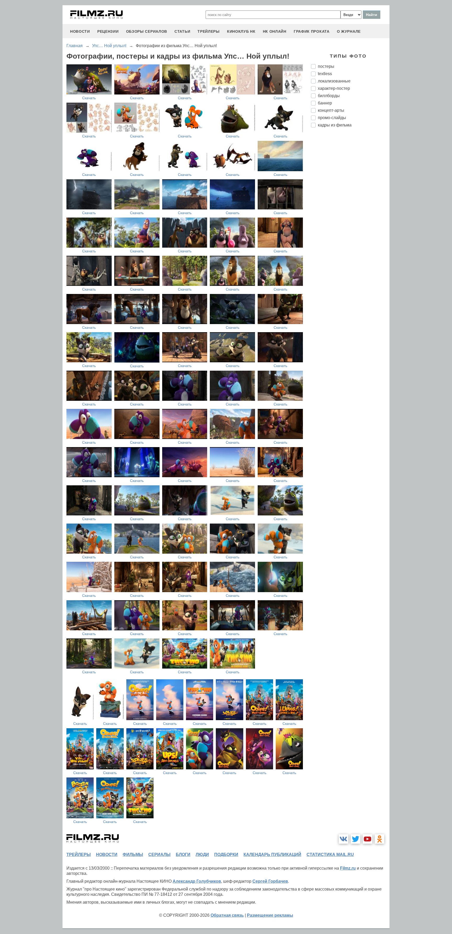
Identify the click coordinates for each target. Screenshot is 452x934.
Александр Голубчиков (197, 881)
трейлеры (208, 31)
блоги (183, 854)
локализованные (334, 81)
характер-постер (334, 88)
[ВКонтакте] (343, 839)
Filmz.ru (348, 868)
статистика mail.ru (330, 854)
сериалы (159, 854)
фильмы (133, 854)
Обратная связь (227, 915)
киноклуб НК (241, 31)
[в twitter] (355, 839)
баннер (325, 103)
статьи (182, 31)
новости (80, 31)
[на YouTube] (367, 839)
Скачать (89, 98)
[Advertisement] (350, 219)
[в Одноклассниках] (379, 839)
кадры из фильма (335, 125)
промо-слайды (332, 117)
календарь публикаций (272, 854)
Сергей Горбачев (270, 881)
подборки (226, 854)
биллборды (329, 95)
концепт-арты (331, 110)
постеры (326, 66)
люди (202, 854)
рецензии (108, 31)
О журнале (349, 31)
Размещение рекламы (270, 915)
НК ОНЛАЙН (274, 31)
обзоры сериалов (146, 31)
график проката (312, 31)
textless (325, 73)
